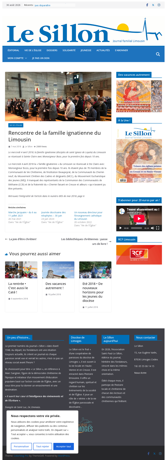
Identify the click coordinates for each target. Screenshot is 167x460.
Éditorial (13, 50)
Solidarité (69, 50)
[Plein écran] (157, 228)
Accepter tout (63, 446)
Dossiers (52, 50)
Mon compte (15, 58)
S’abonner (121, 50)
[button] (25, 58)
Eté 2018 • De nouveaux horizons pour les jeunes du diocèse (93, 292)
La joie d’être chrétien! (22, 239)
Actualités (103, 50)
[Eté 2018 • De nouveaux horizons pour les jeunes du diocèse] (95, 264)
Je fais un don (40, 58)
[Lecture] (120, 228)
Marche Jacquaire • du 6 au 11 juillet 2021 (22, 214)
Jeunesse (86, 50)
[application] (139, 218)
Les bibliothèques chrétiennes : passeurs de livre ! (84, 241)
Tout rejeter (42, 446)
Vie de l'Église (16, 125)
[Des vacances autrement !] (58, 264)
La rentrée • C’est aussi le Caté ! (18, 287)
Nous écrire (140, 372)
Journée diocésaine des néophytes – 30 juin (53, 214)
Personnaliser (21, 446)
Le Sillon (28, 146)
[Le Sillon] (83, 18)
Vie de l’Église (32, 50)
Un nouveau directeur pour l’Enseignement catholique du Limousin (88, 215)
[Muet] (152, 228)
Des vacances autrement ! (56, 285)
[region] (42, 431)
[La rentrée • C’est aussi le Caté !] (21, 264)
